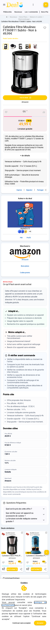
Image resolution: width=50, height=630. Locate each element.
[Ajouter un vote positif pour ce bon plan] (44, 112)
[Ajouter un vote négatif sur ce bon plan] (6, 112)
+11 (30, 231)
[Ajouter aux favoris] (44, 27)
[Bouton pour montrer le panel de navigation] (4, 4)
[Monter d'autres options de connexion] (33, 4)
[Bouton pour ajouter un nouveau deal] (45, 4)
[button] (25, 509)
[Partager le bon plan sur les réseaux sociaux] (21, 569)
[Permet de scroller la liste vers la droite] (46, 552)
